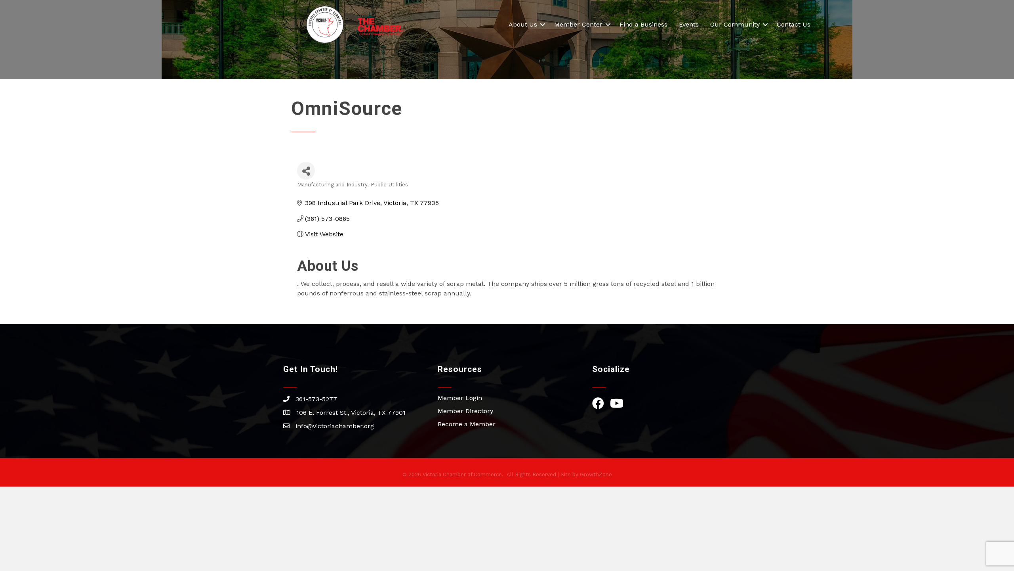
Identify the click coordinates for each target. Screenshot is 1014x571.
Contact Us (793, 24)
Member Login (460, 398)
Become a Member (467, 424)
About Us (523, 24)
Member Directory (465, 411)
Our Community (735, 24)
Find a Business (643, 24)
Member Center (578, 24)
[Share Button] (306, 171)
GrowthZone (596, 474)
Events (689, 24)
